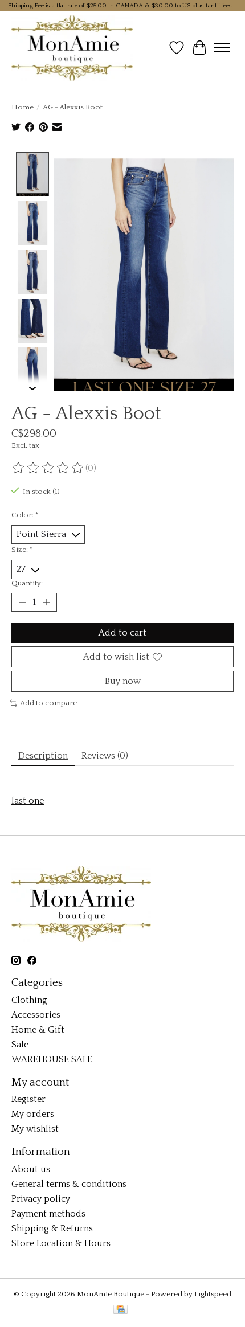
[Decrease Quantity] (22, 602)
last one (27, 801)
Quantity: (27, 583)
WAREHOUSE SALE (51, 1059)
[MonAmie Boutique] (72, 48)
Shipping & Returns (52, 1228)
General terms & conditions (68, 1184)
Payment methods (48, 1214)
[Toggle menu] (222, 47)
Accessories (35, 1015)
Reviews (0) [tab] (104, 756)
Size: (22, 550)
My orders (32, 1114)
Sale (19, 1044)
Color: (25, 515)
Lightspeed (212, 1294)
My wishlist (35, 1129)
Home (22, 107)
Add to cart (122, 633)
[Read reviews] (48, 468)
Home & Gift (37, 1030)
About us (30, 1169)
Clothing (29, 1000)
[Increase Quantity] (46, 602)
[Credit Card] (120, 1310)
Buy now (123, 681)
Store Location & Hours (61, 1243)
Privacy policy (40, 1199)
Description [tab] (43, 756)
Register (28, 1099)
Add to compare (48, 703)
